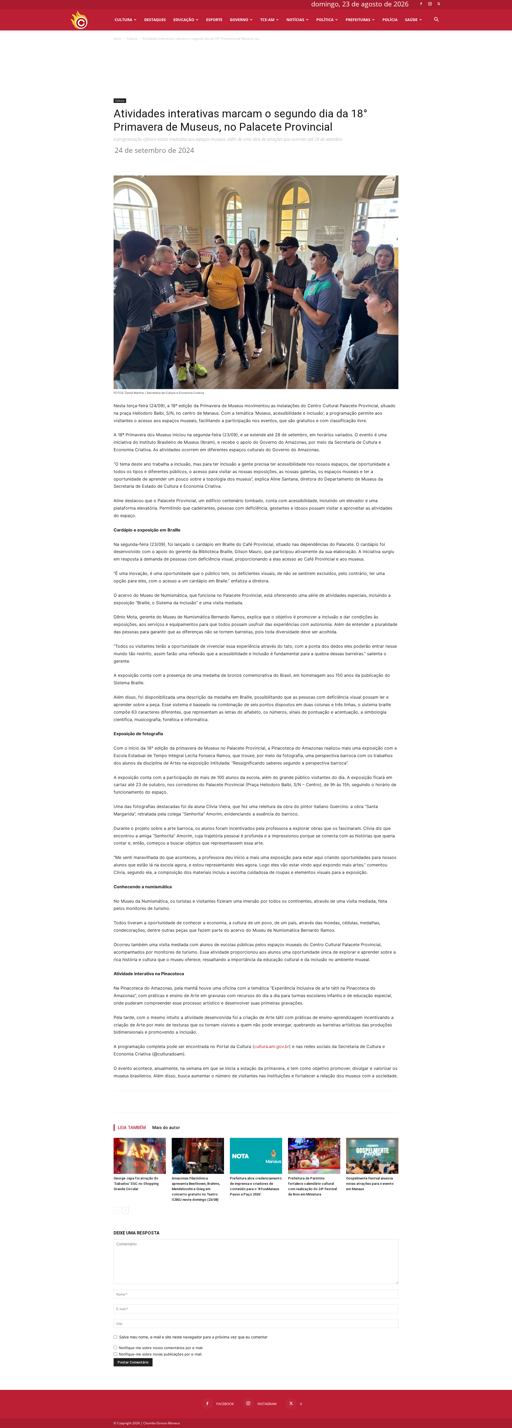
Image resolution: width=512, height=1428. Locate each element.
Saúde (411, 19)
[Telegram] (223, 160)
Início (117, 38)
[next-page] (125, 1210)
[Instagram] (430, 3)
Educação (183, 19)
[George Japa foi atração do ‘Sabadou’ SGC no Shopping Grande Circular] (140, 1156)
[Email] (210, 160)
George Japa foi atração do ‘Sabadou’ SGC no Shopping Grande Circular (136, 1183)
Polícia (390, 19)
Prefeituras (358, 19)
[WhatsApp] (198, 160)
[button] (436, 20)
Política (325, 19)
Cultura (123, 19)
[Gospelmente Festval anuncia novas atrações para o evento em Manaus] (372, 1156)
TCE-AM (267, 19)
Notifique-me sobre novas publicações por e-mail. (160, 1354)
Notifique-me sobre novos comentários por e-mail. (161, 1348)
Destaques (155, 19)
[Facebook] (421, 3)
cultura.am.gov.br (271, 1046)
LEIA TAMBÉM (132, 1127)
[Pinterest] (186, 160)
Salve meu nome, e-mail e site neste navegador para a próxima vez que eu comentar (193, 1337)
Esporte (214, 19)
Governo (239, 19)
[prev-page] (117, 1210)
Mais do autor (166, 1127)
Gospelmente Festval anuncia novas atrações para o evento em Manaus (370, 1183)
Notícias (295, 19)
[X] (439, 3)
